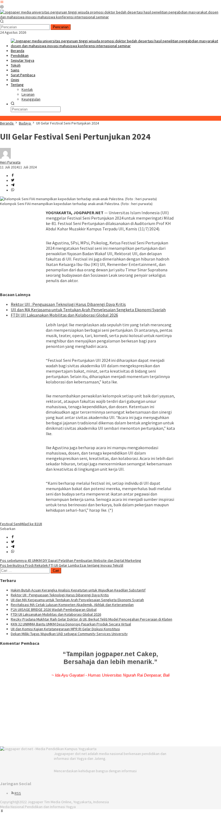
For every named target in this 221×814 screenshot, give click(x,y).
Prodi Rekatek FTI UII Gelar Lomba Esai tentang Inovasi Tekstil (61, 565)
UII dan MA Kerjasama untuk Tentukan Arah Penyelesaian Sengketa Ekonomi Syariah (88, 309)
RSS (18, 793)
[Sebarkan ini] (13, 175)
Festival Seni (10, 523)
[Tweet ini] (13, 180)
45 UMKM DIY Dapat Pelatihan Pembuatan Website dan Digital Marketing (70, 560)
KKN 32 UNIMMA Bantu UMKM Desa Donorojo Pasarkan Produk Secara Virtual (71, 624)
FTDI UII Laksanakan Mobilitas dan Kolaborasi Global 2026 (64, 315)
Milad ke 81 (29, 523)
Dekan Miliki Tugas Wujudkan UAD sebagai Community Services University (69, 633)
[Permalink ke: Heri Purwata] (5, 157)
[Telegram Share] (13, 185)
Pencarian (60, 27)
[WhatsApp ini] (13, 190)
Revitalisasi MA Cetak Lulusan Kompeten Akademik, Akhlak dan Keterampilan (72, 604)
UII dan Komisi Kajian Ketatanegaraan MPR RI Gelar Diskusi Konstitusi (65, 628)
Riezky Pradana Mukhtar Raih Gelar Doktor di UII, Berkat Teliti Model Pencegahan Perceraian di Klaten (91, 619)
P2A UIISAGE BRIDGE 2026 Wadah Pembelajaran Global (53, 609)
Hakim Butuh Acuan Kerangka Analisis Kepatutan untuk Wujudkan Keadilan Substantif (78, 590)
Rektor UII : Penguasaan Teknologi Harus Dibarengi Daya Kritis (68, 304)
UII (40, 523)
